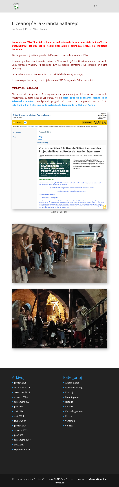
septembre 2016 (22, 449)
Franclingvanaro (73, 397)
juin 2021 (18, 435)
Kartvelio (69, 406)
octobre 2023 (21, 430)
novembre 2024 (22, 392)
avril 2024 (19, 416)
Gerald (19, 28)
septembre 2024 (22, 401)
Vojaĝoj (69, 425)
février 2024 (20, 420)
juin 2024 (18, 406)
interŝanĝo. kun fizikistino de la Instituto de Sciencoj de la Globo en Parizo (53, 104)
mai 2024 (18, 411)
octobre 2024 (21, 397)
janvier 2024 (20, 425)
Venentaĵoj (70, 420)
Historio (69, 401)
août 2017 (19, 444)
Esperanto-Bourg (73, 387)
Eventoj (44, 28)
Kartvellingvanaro (74, 411)
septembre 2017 (22, 439)
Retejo (68, 416)
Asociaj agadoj (72, 382)
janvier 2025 (20, 382)
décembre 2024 (22, 387)
